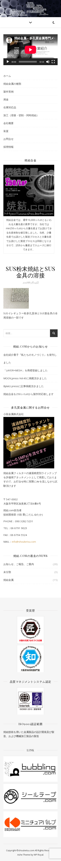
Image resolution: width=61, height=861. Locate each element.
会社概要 (8, 123)
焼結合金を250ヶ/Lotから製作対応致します (28, 394)
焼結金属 (8, 580)
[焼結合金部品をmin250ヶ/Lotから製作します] (28, 190)
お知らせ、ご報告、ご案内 (18, 564)
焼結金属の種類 (12, 83)
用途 (5, 99)
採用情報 (8, 146)
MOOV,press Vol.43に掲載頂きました (25, 378)
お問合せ (8, 139)
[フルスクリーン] (53, 61)
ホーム (7, 75)
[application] (30, 49)
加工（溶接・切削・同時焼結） (21, 115)
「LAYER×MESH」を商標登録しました (25, 370)
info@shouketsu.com (24, 541)
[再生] (7, 61)
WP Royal (38, 854)
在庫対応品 (9, 107)
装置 (5, 131)
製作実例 (8, 91)
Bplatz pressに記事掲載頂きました (23, 386)
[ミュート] (47, 61)
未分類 (7, 572)
